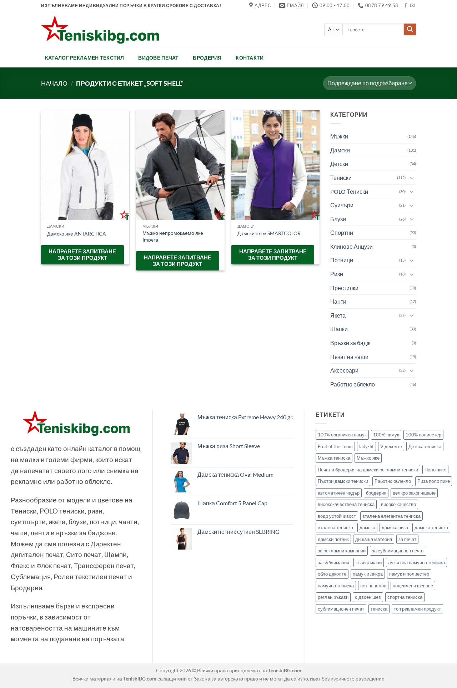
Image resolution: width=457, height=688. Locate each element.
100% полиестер (423, 434)
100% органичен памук (342, 434)
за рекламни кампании (342, 550)
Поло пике (435, 469)
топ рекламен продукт (417, 609)
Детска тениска (424, 446)
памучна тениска (336, 585)
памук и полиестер (409, 574)
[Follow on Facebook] (405, 5)
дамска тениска (431, 527)
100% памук (386, 434)
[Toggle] (411, 177)
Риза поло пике (433, 481)
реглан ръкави (333, 597)
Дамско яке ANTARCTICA (76, 234)
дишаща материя (373, 539)
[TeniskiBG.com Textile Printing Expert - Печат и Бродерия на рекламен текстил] (100, 29)
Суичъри (341, 205)
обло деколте (332, 574)
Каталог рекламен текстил (84, 58)
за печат (407, 539)
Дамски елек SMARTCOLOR (269, 233)
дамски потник (333, 539)
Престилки (344, 287)
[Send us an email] (412, 5)
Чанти (338, 301)
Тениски (341, 177)
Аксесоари (344, 370)
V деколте (391, 446)
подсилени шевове (413, 585)
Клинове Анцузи (351, 246)
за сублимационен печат (398, 550)
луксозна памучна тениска (416, 562)
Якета (338, 315)
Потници (341, 260)
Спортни (341, 232)
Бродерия (207, 58)
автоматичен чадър (339, 493)
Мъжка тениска (334, 458)
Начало (54, 83)
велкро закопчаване (414, 493)
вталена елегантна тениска (391, 516)
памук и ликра (368, 574)
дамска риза (395, 527)
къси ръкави (369, 562)
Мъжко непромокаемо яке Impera (172, 236)
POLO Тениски (349, 191)
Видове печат (158, 58)
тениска (379, 609)
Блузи (338, 219)
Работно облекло (352, 384)
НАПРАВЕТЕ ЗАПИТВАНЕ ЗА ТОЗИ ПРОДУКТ (82, 254)
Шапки (339, 328)
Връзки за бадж (350, 342)
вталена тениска (335, 527)
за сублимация (333, 562)
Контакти (249, 58)
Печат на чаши (349, 356)
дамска (367, 527)
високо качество (398, 504)
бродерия (376, 493)
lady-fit (366, 446)
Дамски (340, 150)
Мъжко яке (368, 458)
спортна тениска (404, 597)
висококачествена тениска (346, 504)
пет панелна (373, 585)
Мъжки (339, 136)
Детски (339, 163)
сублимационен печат (341, 609)
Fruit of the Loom (335, 446)
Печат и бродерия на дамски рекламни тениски (368, 469)
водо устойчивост (337, 516)
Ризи (336, 273)
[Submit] (410, 30)
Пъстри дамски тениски (343, 481)
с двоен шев (368, 597)
